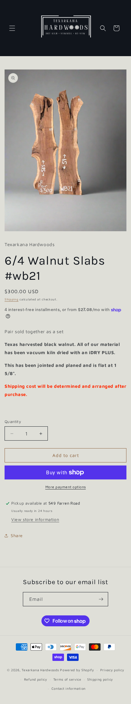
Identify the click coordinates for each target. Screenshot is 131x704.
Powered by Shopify (77, 670)
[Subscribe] (101, 599)
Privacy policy (112, 670)
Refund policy (35, 679)
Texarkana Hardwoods (40, 670)
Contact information (68, 688)
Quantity (13, 421)
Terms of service (67, 679)
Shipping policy (100, 679)
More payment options (65, 487)
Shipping (12, 299)
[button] (12, 28)
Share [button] (17, 535)
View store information (35, 519)
